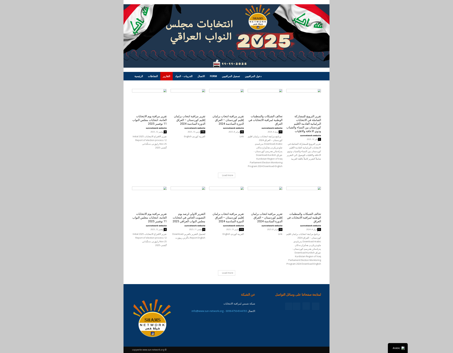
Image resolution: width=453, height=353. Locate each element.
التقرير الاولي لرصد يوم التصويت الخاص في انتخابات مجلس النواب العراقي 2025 (189, 217)
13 (242, 132)
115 (203, 132)
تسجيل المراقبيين (231, 76)
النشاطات (153, 76)
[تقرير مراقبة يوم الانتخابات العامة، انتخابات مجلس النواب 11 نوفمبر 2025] (149, 101)
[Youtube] (288, 306)
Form (213, 76)
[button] (316, 76)
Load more (227, 175)
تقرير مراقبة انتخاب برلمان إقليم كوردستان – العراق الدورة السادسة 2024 (189, 120)
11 (281, 132)
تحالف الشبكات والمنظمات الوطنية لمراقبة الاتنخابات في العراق (265, 120)
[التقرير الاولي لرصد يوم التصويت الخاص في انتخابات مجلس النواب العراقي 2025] (188, 198)
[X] (296, 306)
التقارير (166, 76)
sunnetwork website (156, 128)
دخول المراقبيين (253, 76)
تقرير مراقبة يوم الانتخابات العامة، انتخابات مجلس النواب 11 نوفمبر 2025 (149, 120)
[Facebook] (315, 306)
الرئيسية (138, 76)
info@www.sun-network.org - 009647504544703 (219, 311)
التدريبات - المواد (184, 76)
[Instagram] (306, 306)
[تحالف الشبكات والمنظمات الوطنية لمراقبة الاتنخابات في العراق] (265, 101)
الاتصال (201, 76)
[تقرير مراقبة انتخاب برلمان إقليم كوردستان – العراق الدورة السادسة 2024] (188, 101)
